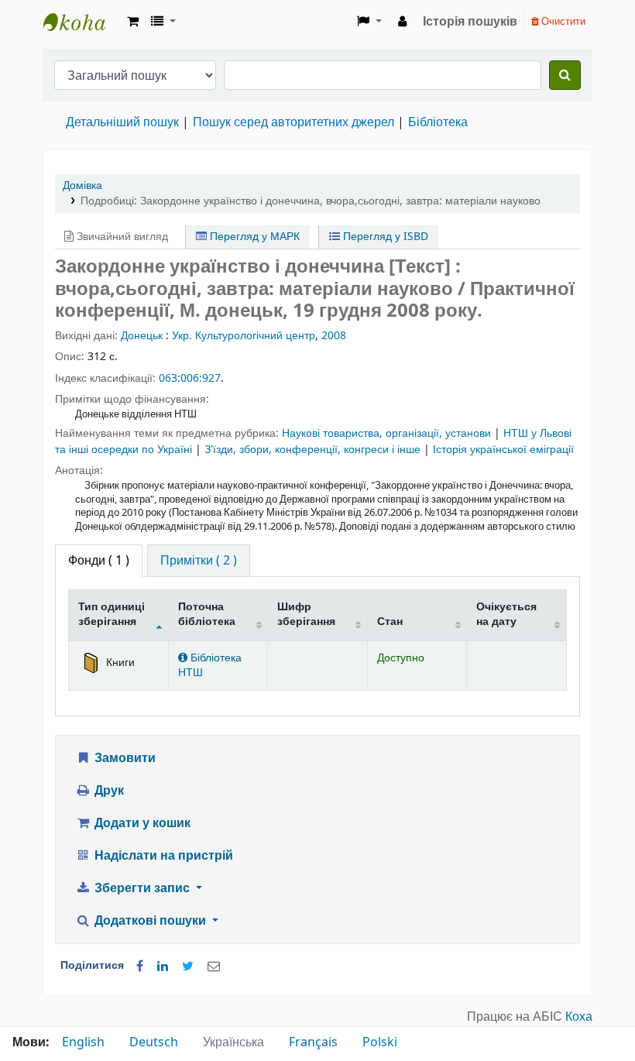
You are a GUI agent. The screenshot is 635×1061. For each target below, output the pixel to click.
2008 (333, 336)
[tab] (198, 560)
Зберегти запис (142, 888)
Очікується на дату (506, 614)
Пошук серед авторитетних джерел (293, 122)
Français (313, 1042)
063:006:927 (190, 378)
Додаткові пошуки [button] (150, 921)
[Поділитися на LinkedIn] (162, 966)
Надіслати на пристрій (162, 855)
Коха (578, 1017)
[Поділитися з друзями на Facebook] (139, 966)
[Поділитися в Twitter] (188, 966)
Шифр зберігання (306, 614)
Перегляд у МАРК (253, 236)
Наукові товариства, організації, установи (388, 433)
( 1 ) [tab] (98, 560)
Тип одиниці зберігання (111, 614)
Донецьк (142, 336)
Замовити (123, 758)
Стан (390, 621)
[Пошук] (565, 75)
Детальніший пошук (122, 122)
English (83, 1042)
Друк (107, 790)
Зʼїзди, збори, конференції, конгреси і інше (314, 449)
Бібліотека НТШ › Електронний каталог (82, 21)
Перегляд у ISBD (384, 236)
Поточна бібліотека (206, 614)
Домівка (82, 185)
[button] (133, 21)
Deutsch (153, 1042)
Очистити (562, 21)
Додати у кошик (140, 823)
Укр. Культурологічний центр (243, 336)
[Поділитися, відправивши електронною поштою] (214, 966)
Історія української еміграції (503, 449)
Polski (379, 1042)
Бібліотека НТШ (210, 665)
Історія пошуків (470, 21)
